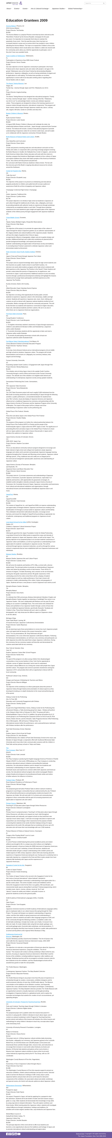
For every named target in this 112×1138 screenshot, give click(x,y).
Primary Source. (11, 803)
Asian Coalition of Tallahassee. (15, 56)
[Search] (104, 3)
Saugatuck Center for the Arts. (15, 865)
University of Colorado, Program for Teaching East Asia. (23, 1002)
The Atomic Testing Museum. (15, 83)
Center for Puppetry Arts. (13, 171)
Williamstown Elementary (14, 1085)
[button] (11, 8)
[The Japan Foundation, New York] (14, 3)
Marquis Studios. (11, 554)
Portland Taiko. (10, 780)
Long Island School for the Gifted (16, 522)
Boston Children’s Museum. (14, 113)
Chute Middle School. (13, 217)
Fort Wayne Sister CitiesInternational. (17, 341)
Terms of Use (80, 1133)
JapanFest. (9, 494)
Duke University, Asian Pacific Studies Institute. (20, 252)
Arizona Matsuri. (11, 26)
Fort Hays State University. (14, 314)
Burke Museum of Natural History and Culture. (20, 136)
